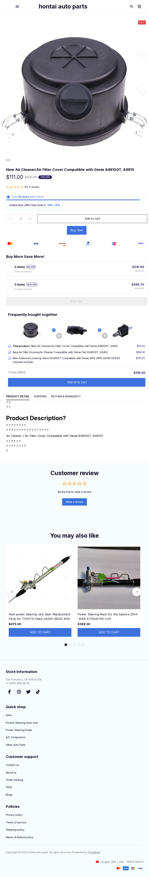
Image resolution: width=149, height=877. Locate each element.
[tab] (66, 645)
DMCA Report (135, 861)
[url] (94, 852)
